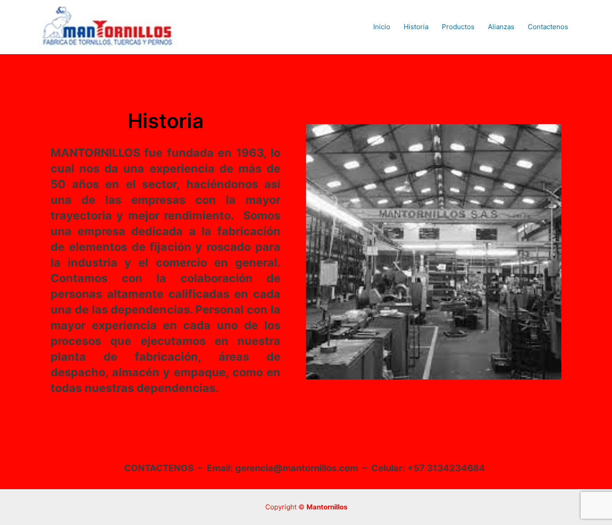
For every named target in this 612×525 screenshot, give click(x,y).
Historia (416, 26)
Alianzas (501, 26)
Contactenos (548, 26)
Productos (458, 26)
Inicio (381, 26)
